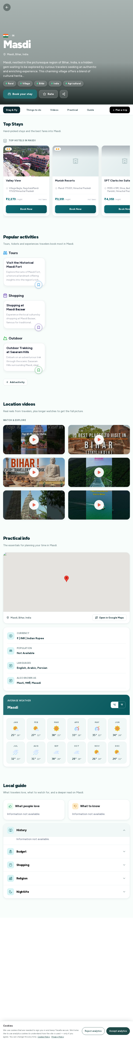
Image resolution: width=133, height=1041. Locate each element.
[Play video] (34, 439)
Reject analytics (93, 1031)
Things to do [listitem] (33, 110)
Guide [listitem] (90, 110)
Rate (51, 94)
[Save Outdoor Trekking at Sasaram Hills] (38, 370)
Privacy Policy (57, 1036)
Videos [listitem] (54, 110)
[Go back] (7, 7)
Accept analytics (118, 1031)
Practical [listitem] (72, 110)
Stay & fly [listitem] (11, 110)
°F (122, 704)
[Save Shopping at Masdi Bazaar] (38, 327)
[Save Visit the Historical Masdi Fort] (38, 284)
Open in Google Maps (111, 617)
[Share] (64, 94)
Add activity (17, 382)
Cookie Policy (44, 1036)
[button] (26, 180)
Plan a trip (121, 110)
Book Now (26, 209)
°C (114, 704)
